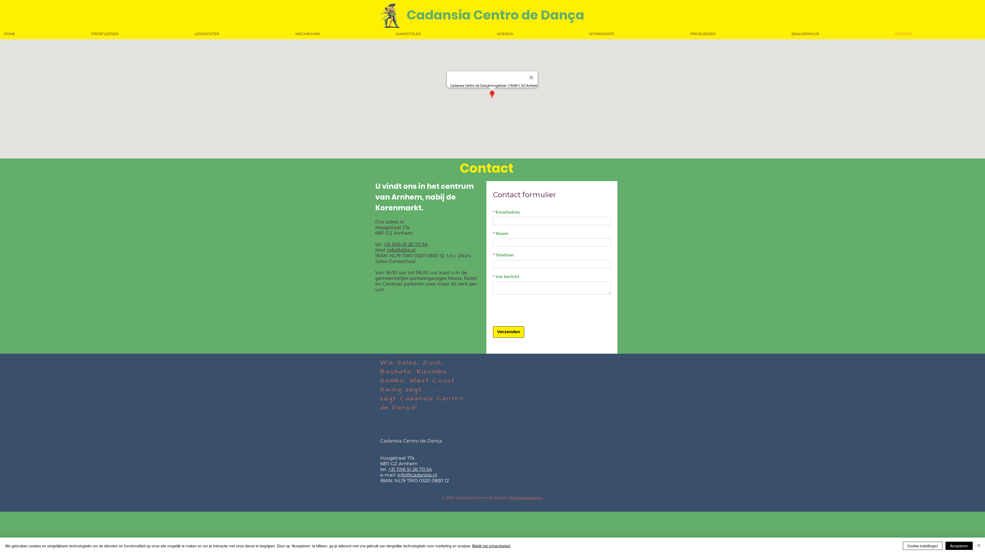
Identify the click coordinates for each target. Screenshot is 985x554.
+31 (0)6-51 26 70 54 (405, 244)
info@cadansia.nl (417, 499)
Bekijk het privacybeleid (491, 545)
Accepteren (959, 545)
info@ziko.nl (401, 250)
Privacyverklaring (526, 521)
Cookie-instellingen (922, 545)
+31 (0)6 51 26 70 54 (410, 493)
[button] (442, 33)
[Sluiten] (979, 546)
